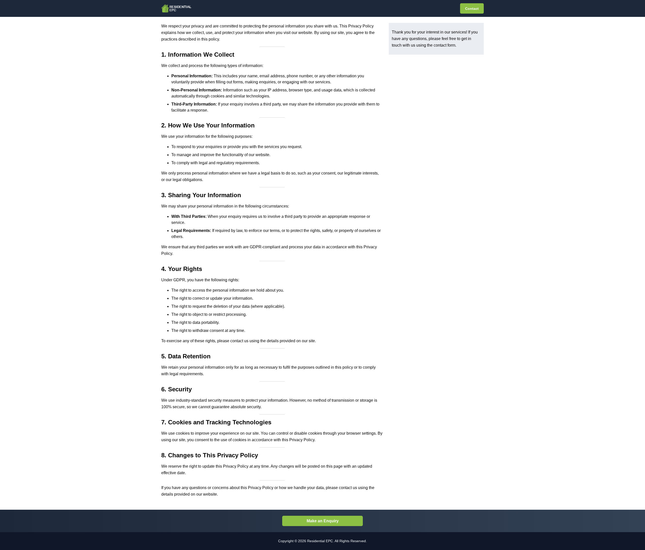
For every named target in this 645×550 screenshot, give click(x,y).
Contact (472, 9)
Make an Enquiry (323, 521)
